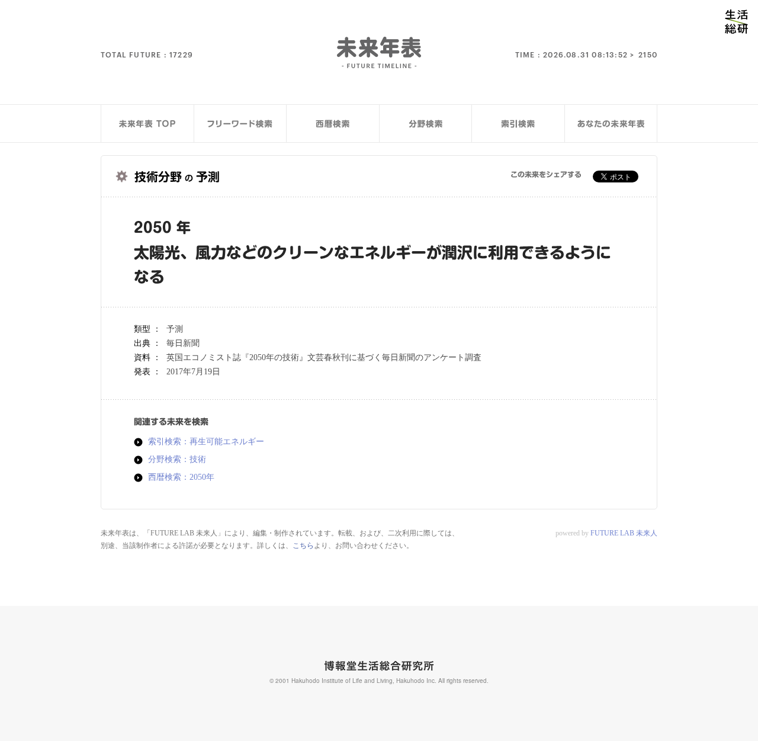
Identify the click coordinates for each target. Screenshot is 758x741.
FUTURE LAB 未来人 (623, 533)
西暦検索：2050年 (181, 477)
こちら (303, 545)
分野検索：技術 (177, 459)
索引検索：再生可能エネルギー (206, 442)
